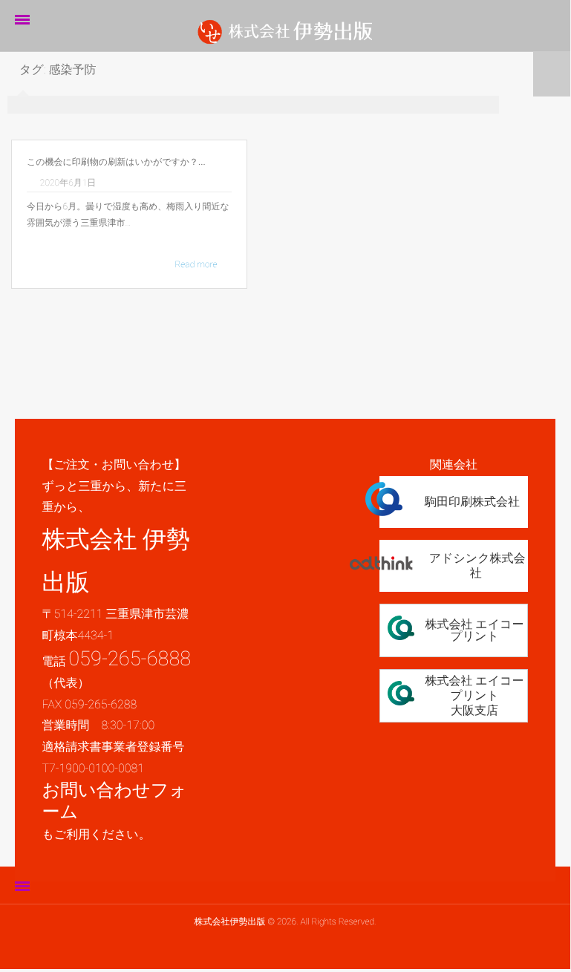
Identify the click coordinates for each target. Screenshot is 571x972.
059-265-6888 (129, 659)
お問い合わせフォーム (114, 801)
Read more (195, 264)
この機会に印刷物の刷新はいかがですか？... (116, 162)
